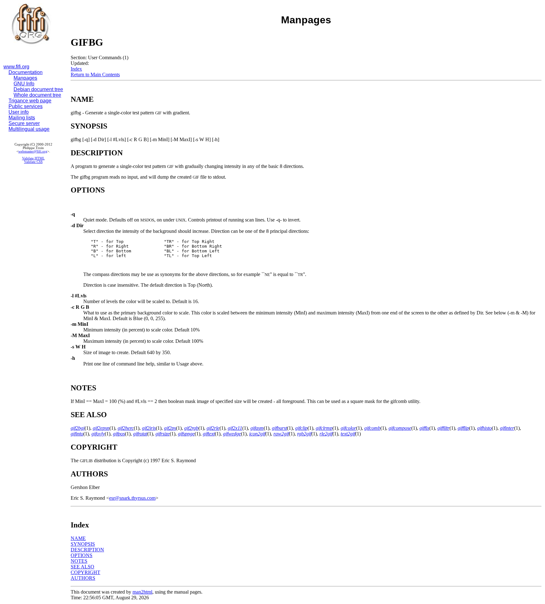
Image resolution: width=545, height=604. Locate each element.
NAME (78, 538)
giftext (209, 433)
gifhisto (484, 428)
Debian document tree (38, 89)
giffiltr (443, 428)
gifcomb (372, 428)
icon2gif (257, 433)
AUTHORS (83, 578)
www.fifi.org (16, 66)
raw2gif (281, 433)
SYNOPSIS (83, 544)
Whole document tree (37, 95)
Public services (26, 106)
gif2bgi (78, 428)
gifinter (507, 428)
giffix (424, 428)
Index (76, 69)
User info (19, 112)
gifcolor (348, 428)
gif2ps (170, 428)
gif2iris (149, 428)
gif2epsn (101, 428)
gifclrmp (324, 428)
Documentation (26, 72)
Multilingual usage (29, 129)
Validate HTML (33, 158)
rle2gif (325, 433)
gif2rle (213, 428)
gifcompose (400, 428)
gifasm (257, 428)
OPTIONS (81, 555)
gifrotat (140, 433)
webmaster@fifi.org (32, 151)
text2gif (348, 433)
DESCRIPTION (87, 549)
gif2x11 (235, 428)
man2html (142, 592)
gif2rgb (191, 428)
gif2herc (126, 428)
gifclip (301, 428)
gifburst (279, 428)
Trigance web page (30, 100)
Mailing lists (22, 117)
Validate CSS (33, 162)
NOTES (79, 561)
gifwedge (232, 433)
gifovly (98, 433)
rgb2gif (304, 433)
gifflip (463, 428)
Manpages (25, 78)
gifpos (119, 433)
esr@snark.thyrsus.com (132, 498)
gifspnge (186, 433)
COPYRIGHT (85, 572)
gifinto (77, 433)
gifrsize (162, 433)
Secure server (24, 123)
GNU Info (24, 83)
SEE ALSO (82, 566)
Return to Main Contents (95, 74)
